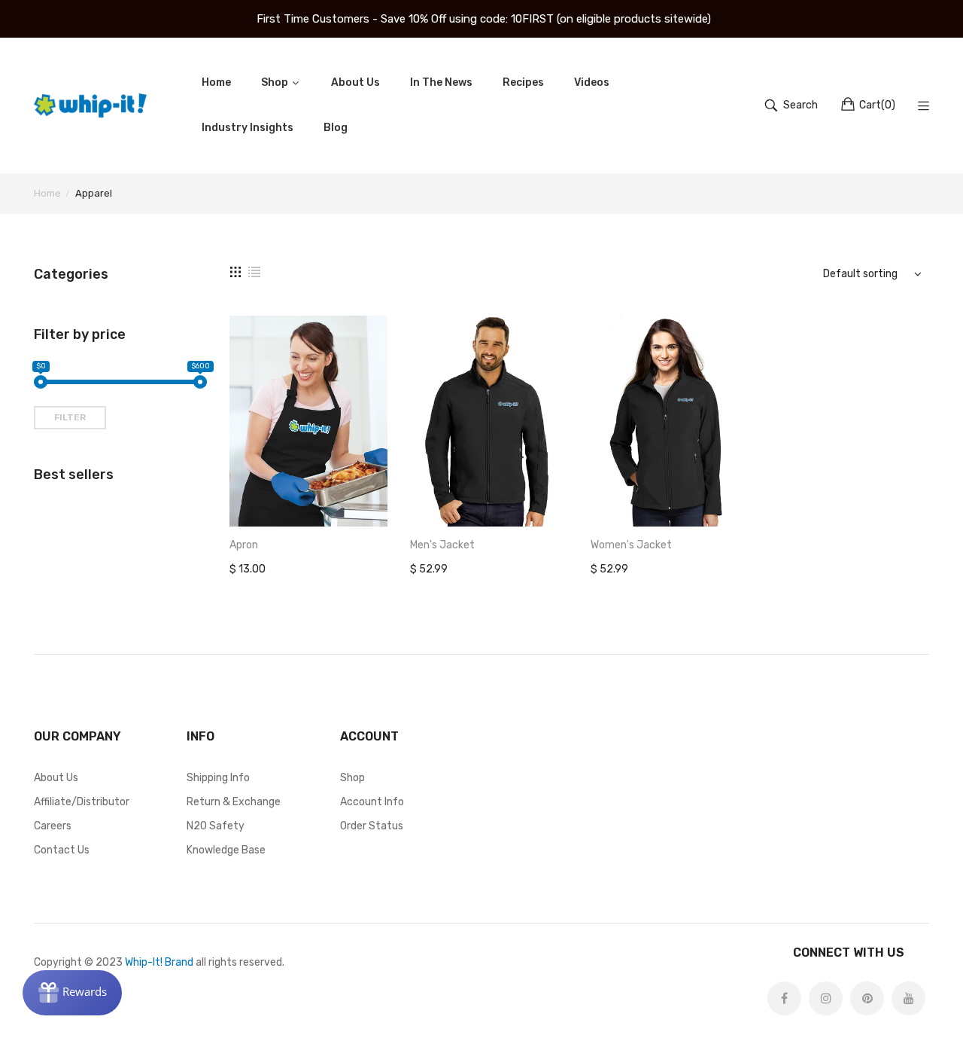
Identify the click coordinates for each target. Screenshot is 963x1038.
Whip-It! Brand (159, 962)
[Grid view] (235, 272)
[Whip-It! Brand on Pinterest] (867, 998)
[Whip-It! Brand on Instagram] (826, 998)
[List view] (254, 272)
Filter (70, 417)
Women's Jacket (631, 545)
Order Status (371, 826)
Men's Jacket (442, 545)
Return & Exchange (234, 801)
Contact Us (62, 850)
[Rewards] (72, 992)
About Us (56, 777)
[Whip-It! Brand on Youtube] (908, 998)
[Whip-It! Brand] (90, 105)
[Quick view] (384, 500)
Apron (243, 545)
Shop (352, 777)
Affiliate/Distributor (81, 801)
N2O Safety (216, 826)
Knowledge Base (226, 850)
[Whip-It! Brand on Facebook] (784, 998)
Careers (52, 826)
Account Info (372, 801)
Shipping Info (218, 777)
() (877, 105)
